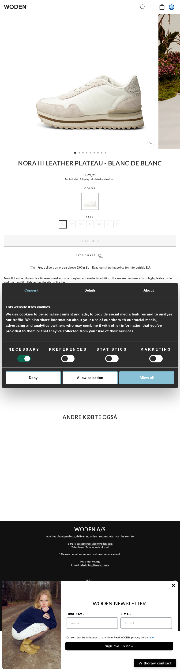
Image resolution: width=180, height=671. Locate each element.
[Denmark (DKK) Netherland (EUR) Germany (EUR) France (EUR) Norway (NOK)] (171, 7)
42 (117, 224)
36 (63, 224)
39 (90, 224)
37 (72, 224)
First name (75, 614)
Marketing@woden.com (94, 564)
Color (90, 188)
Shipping (84, 179)
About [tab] (148, 290)
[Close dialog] (173, 585)
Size (90, 216)
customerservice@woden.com (94, 543)
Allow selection (90, 378)
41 (108, 224)
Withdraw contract (155, 663)
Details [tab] (90, 290)
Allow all (146, 378)
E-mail (126, 614)
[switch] (68, 358)
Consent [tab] (31, 290)
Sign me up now (119, 646)
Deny (33, 378)
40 (99, 224)
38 (81, 224)
